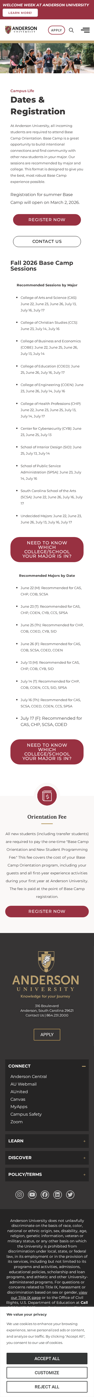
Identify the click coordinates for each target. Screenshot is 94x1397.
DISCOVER (20, 1157)
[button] (47, 1066)
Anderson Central (28, 1076)
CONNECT (19, 1066)
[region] (47, 1352)
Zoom (16, 1121)
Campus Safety (26, 1114)
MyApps (18, 1106)
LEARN (16, 1140)
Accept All (47, 1358)
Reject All (47, 1386)
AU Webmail (23, 1084)
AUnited (19, 1091)
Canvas (17, 1099)
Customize (47, 1372)
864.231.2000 (57, 1015)
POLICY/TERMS (25, 1174)
